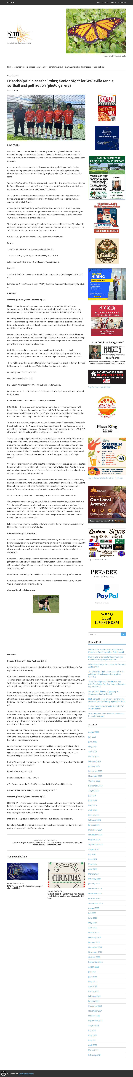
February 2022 (94, 996)
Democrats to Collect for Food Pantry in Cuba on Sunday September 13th (105, 658)
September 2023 (95, 903)
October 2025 (94, 781)
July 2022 (92, 971)
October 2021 (94, 1015)
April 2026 (92, 751)
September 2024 (95, 844)
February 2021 (94, 1055)
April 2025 (92, 810)
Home (98, 2)
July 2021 (92, 1030)
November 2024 (95, 834)
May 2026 (92, 746)
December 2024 (95, 830)
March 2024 (93, 874)
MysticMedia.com (26, 1073)
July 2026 (92, 737)
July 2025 (92, 795)
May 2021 (92, 1040)
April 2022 (92, 986)
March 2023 (93, 932)
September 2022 (95, 962)
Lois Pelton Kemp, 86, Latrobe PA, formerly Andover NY (106, 665)
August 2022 (93, 967)
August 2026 (93, 732)
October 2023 (94, 898)
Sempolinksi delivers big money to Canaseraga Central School (103, 692)
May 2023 (92, 922)
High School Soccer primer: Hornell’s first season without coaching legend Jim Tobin (106, 700)
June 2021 (92, 1035)
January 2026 (94, 766)
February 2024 (94, 878)
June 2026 (92, 741)
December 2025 (95, 771)
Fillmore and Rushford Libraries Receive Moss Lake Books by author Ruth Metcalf (106, 650)
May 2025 (92, 805)
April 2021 (92, 1045)
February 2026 (94, 761)
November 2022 (95, 952)
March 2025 (93, 815)
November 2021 (95, 1011)
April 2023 (92, 927)
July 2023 (92, 913)
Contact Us (113, 2)
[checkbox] (3, 1073)
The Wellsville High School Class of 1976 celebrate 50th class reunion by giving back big (105, 674)
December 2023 (95, 888)
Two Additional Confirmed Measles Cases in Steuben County (106, 714)
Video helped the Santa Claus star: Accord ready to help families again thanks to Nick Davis (66, 896)
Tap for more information (99, 387)
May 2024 (92, 864)
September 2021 (95, 1020)
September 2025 (95, 786)
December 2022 (95, 947)
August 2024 (93, 849)
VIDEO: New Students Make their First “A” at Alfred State (106, 707)
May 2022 (92, 981)
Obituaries (105, 2)
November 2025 (95, 776)
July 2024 (92, 854)
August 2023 (93, 908)
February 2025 (94, 820)
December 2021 (95, 1006)
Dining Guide (122, 2)
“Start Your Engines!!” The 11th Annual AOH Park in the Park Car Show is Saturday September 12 (106, 684)
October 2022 (94, 957)
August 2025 (93, 790)
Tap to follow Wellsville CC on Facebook (105, 478)
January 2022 (94, 1001)
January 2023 (94, 942)
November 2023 (95, 893)
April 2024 (92, 869)
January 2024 (94, 883)
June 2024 (92, 859)
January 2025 (94, 825)
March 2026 (93, 756)
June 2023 (92, 918)
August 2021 (93, 1025)
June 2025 (92, 800)
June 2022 (92, 976)
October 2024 (94, 839)
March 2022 (93, 991)
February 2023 (94, 937)
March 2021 (93, 1050)
